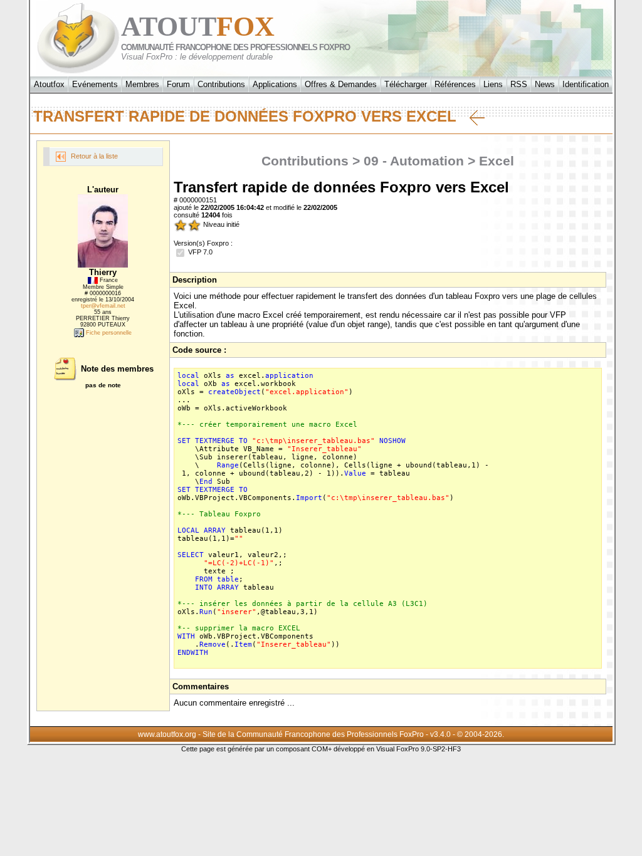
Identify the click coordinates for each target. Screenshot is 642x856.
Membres (142, 84)
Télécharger (405, 84)
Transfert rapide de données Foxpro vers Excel (251, 116)
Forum (178, 84)
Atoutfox (49, 84)
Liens (493, 84)
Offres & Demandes (341, 84)
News (545, 84)
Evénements (95, 84)
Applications (275, 84)
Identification (585, 84)
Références (455, 84)
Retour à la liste (93, 156)
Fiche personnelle (108, 333)
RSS (518, 84)
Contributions (221, 84)
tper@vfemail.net (103, 306)
